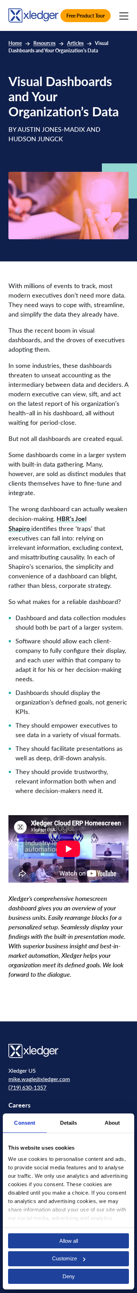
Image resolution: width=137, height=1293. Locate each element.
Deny (69, 1276)
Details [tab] (68, 1123)
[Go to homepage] (33, 15)
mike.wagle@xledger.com (39, 1079)
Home (15, 43)
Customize (64, 1258)
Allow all (68, 1241)
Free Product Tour (85, 15)
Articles (75, 43)
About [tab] (112, 1123)
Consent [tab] (24, 1123)
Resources (44, 43)
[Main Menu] (124, 15)
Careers (19, 1104)
